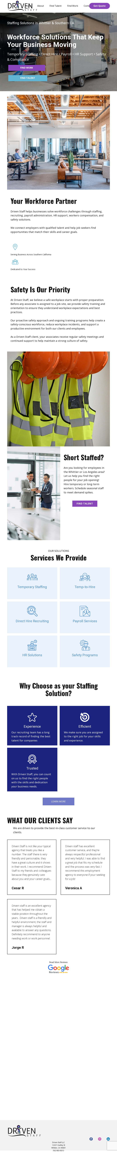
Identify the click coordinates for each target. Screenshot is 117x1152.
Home (28, 5)
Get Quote (99, 5)
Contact (88, 5)
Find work (26, 67)
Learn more (58, 801)
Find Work (72, 5)
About (40, 5)
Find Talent (55, 5)
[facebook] (91, 1139)
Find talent (27, 78)
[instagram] (99, 1139)
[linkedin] (108, 1139)
